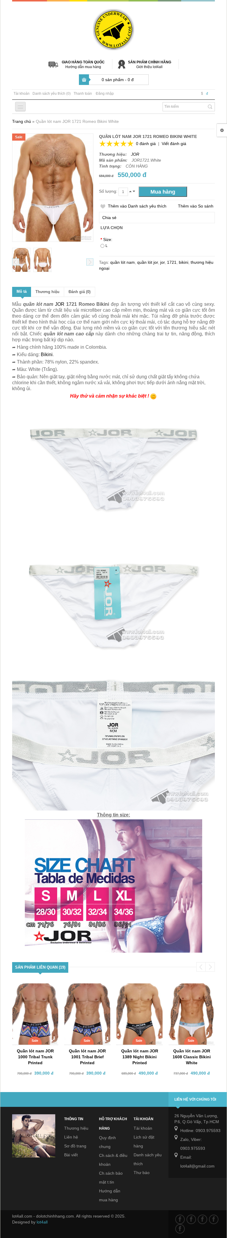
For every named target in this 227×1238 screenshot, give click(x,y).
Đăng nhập (105, 93)
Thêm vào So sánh (195, 206)
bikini (183, 262)
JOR (135, 154)
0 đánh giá (146, 143)
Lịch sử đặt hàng (144, 1141)
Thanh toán (83, 93)
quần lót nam (122, 262)
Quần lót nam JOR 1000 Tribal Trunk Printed (35, 1057)
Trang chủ (21, 121)
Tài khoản (22, 93)
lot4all (42, 1222)
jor (162, 262)
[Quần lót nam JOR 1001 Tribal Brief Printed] (88, 988)
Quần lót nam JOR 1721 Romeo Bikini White (77, 121)
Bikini (47, 354)
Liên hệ (71, 1137)
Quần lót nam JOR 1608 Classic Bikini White (192, 1057)
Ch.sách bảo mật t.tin (111, 1177)
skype (180, 1229)
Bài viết (71, 1154)
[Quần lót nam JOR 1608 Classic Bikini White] (192, 988)
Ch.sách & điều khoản (113, 1160)
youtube (213, 1219)
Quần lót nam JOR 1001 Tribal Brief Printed (87, 1057)
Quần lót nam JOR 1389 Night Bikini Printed (139, 1057)
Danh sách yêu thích (148, 1159)
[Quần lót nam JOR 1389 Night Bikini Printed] (140, 988)
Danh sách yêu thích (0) (52, 93)
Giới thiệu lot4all (149, 67)
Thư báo (142, 1172)
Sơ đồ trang (75, 1146)
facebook (180, 1219)
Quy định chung (107, 1142)
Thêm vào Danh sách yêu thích (137, 206)
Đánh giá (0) (79, 292)
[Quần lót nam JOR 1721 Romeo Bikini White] (21, 260)
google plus (202, 1219)
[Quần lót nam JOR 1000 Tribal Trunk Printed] (36, 988)
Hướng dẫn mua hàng (83, 67)
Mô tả (22, 291)
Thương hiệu (47, 292)
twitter (191, 1219)
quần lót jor (147, 262)
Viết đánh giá (174, 143)
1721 (171, 262)
